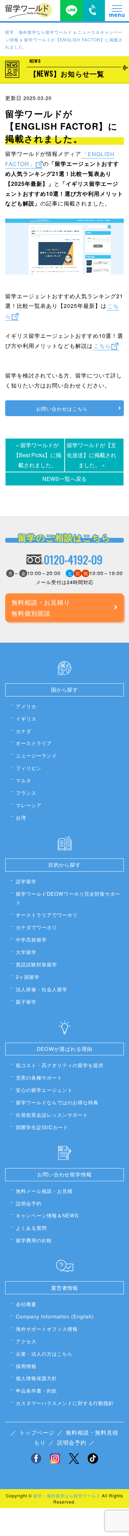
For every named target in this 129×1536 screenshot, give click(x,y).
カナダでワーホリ (36, 927)
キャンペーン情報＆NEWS (47, 1215)
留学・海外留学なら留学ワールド (66, 1495)
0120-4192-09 (73, 559)
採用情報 (26, 1365)
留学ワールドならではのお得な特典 (57, 1102)
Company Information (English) (55, 1316)
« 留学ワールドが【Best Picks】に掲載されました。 (37, 455)
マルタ (23, 780)
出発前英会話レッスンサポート (52, 1114)
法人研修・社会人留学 (41, 989)
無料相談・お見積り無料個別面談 (40, 608)
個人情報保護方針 (36, 1378)
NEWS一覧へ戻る (64, 479)
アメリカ (26, 706)
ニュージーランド (36, 755)
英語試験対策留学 (36, 964)
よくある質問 (31, 1227)
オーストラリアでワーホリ (47, 914)
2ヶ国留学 (28, 976)
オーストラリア (34, 742)
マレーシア (29, 805)
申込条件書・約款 (36, 1390)
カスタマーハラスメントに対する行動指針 (65, 1402)
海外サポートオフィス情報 (47, 1328)
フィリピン (29, 767)
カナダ (23, 730)
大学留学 (26, 951)
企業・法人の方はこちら (44, 1353)
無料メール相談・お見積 (44, 1190)
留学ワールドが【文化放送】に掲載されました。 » (91, 455)
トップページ (36, 1432)
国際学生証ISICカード (42, 1127)
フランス (26, 792)
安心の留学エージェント (44, 1089)
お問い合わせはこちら (62, 408)
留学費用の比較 (34, 1240)
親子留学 (26, 1001)
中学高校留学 (31, 939)
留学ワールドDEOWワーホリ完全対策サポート (68, 898)
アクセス (26, 1341)
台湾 (21, 817)
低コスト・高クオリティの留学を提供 (60, 1064)
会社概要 (26, 1303)
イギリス (26, 718)
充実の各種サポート (39, 1077)
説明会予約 (29, 1203)
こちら (102, 346)
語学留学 (26, 881)
